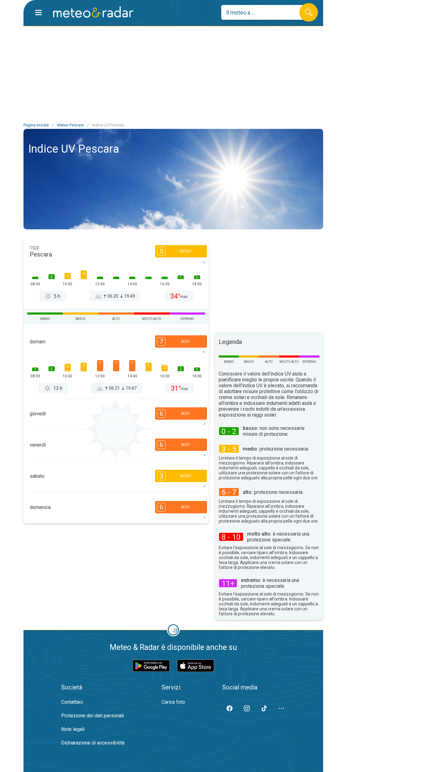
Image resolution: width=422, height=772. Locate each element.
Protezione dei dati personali (92, 716)
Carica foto (173, 702)
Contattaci (72, 702)
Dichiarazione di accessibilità (92, 743)
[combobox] (265, 12)
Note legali (73, 729)
